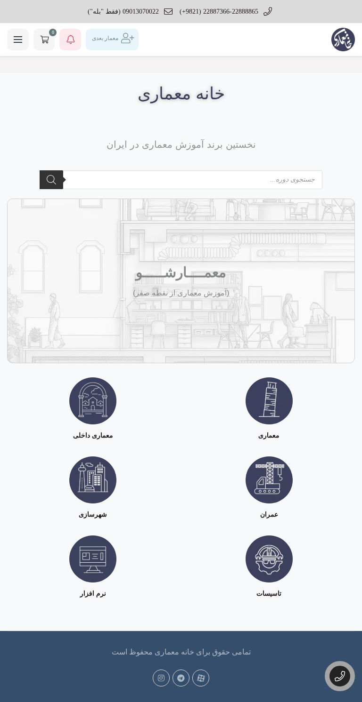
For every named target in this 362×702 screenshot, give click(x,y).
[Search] (51, 179)
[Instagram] (161, 678)
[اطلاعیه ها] (70, 39)
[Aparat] (200, 678)
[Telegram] (181, 678)
